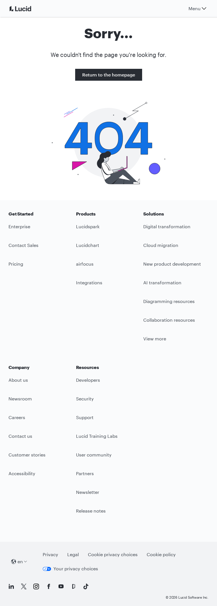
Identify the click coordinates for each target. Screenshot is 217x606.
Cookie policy (161, 554)
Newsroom (20, 398)
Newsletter (87, 492)
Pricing (15, 263)
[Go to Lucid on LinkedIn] (11, 586)
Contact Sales (23, 245)
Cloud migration (160, 245)
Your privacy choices (75, 568)
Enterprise (19, 226)
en (20, 561)
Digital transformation (166, 226)
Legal (73, 554)
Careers (16, 417)
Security (85, 398)
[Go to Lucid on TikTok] (86, 586)
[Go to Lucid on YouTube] (61, 586)
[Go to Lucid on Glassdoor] (73, 586)
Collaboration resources (169, 320)
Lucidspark (87, 226)
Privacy (50, 554)
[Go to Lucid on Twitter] (24, 586)
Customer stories (26, 454)
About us (18, 380)
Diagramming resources (169, 301)
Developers (88, 380)
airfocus (85, 263)
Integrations (89, 282)
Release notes (91, 510)
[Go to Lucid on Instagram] (36, 586)
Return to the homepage (108, 74)
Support (85, 417)
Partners (85, 473)
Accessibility (21, 473)
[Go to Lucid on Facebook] (48, 586)
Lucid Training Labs (97, 436)
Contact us (20, 436)
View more (154, 338)
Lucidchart (87, 245)
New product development (172, 263)
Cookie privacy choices (113, 554)
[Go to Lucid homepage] (27, 8)
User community (94, 454)
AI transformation (162, 282)
